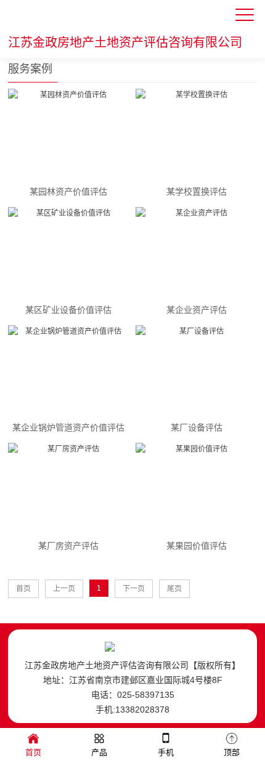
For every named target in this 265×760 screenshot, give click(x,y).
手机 (166, 752)
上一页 (64, 588)
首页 (23, 588)
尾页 (174, 588)
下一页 (134, 588)
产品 (99, 752)
